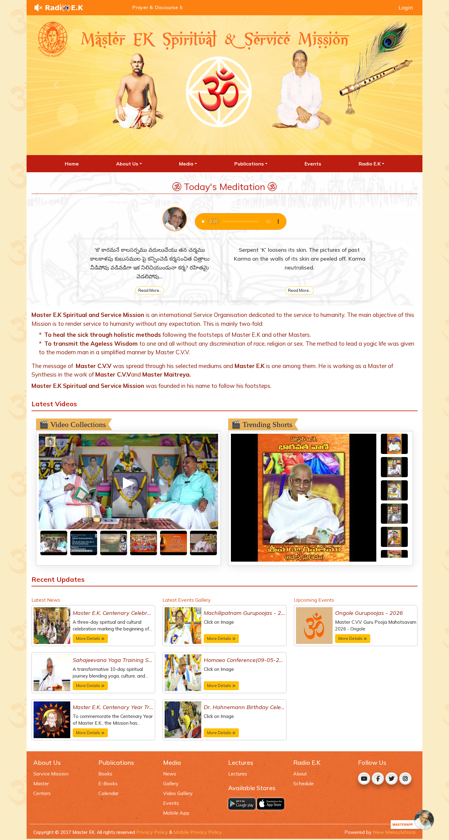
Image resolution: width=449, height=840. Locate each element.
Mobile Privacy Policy (197, 832)
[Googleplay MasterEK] (242, 804)
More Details (88, 638)
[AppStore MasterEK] (271, 804)
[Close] (412, 820)
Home (72, 164)
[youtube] (364, 778)
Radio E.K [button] (370, 164)
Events (313, 164)
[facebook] (378, 778)
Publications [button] (249, 164)
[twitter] (391, 778)
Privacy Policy (152, 832)
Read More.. (149, 290)
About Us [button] (127, 164)
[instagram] (405, 778)
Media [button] (186, 164)
